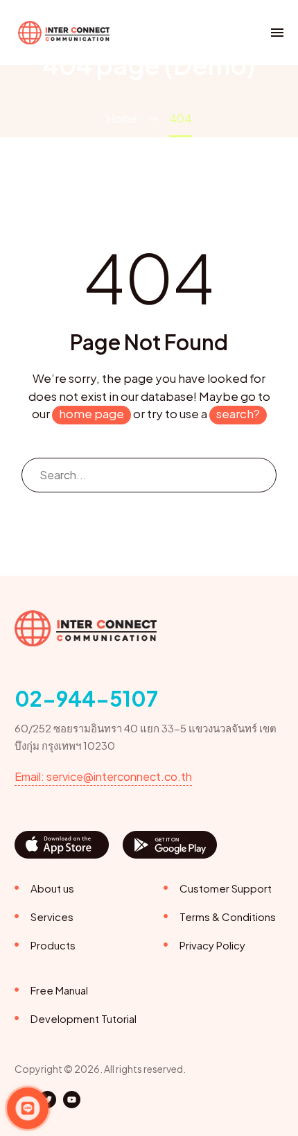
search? (238, 413)
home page (91, 413)
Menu (277, 32)
